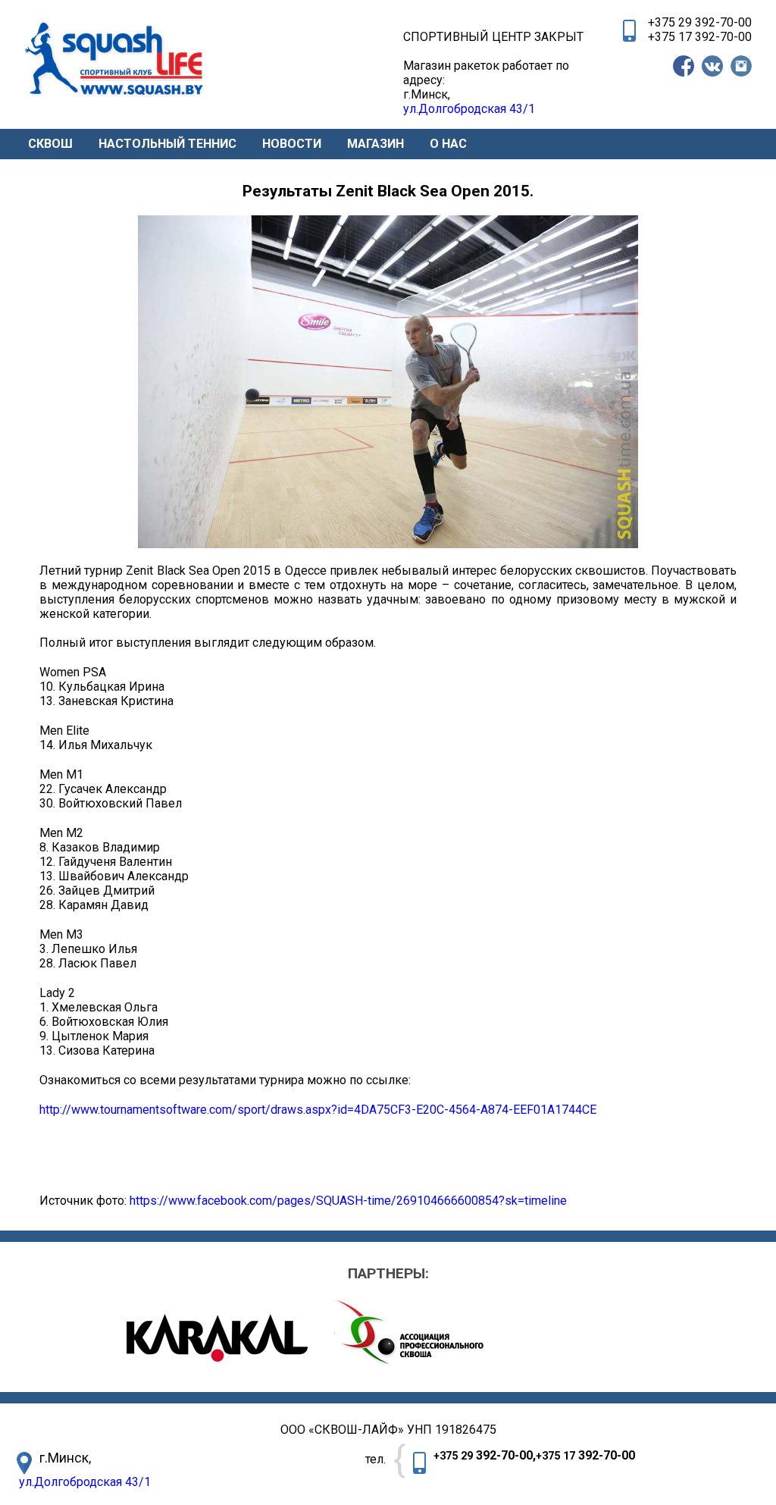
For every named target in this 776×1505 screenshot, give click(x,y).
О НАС (448, 143)
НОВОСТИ (291, 143)
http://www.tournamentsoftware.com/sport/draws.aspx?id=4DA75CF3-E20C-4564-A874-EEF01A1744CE (317, 1109)
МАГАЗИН (375, 143)
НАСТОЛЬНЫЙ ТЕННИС (167, 143)
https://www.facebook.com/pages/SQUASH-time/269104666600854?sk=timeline (348, 1200)
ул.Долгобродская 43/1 (85, 1482)
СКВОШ (50, 143)
